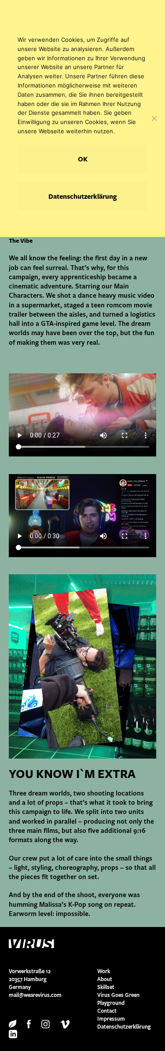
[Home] (53, 943)
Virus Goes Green (118, 995)
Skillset (105, 987)
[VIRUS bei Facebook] (29, 1023)
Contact (107, 1011)
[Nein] (154, 118)
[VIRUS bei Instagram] (45, 1023)
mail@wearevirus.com (35, 995)
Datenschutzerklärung (124, 1026)
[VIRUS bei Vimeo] (65, 1023)
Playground (111, 1003)
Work (103, 971)
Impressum (111, 1018)
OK (83, 159)
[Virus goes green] (12, 1023)
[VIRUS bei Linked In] (13, 1033)
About (104, 979)
